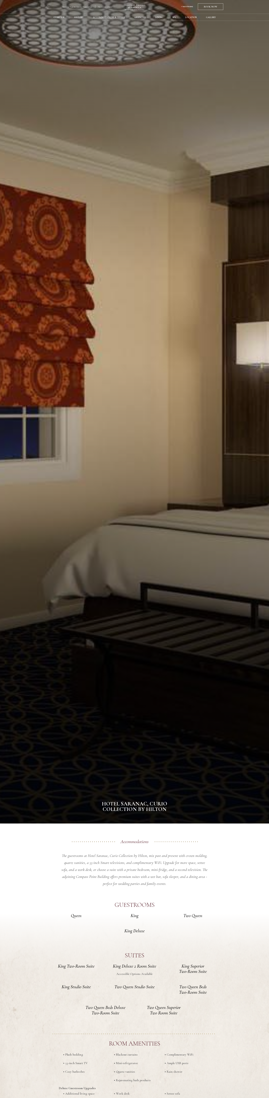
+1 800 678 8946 (187, 7)
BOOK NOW (210, 6)
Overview (59, 17)
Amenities (140, 17)
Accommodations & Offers (109, 17)
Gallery (211, 17)
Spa (174, 17)
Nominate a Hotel (105, 7)
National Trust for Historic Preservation (77, 7)
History (78, 17)
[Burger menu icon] (48, 6)
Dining (159, 17)
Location (191, 17)
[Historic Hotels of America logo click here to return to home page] (134, 7)
